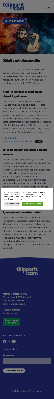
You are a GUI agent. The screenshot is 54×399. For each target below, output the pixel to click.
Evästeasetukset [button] (12, 204)
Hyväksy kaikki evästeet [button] (32, 204)
